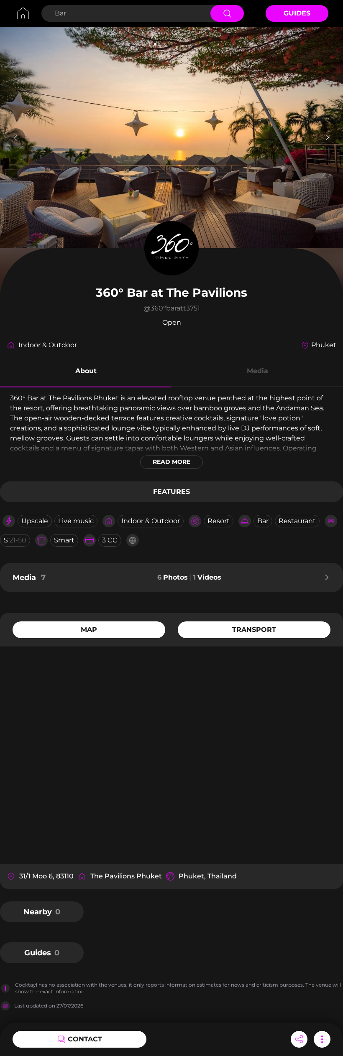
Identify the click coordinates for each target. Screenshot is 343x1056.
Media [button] (257, 371)
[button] (86, 372)
